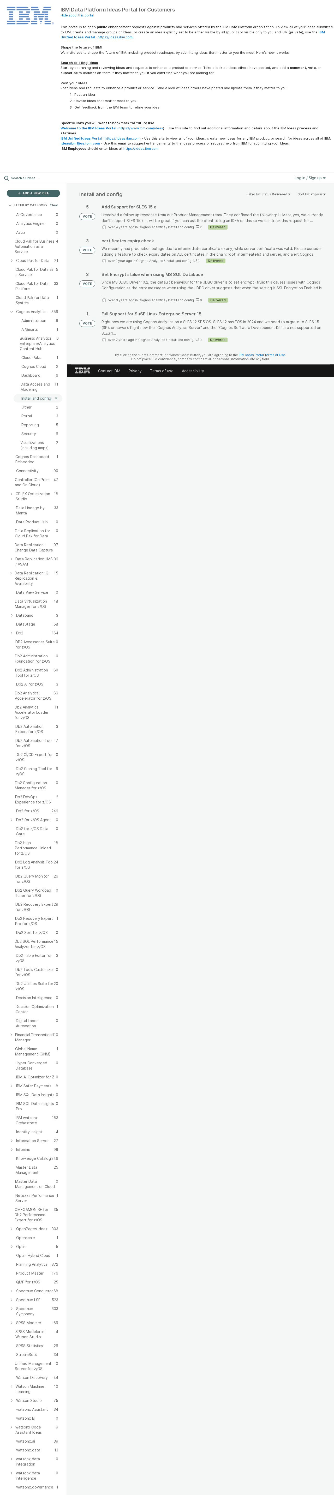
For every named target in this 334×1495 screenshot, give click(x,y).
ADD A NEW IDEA (35, 193)
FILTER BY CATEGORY (30, 205)
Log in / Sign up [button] (309, 178)
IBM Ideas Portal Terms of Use (262, 355)
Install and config (181, 227)
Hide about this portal (77, 15)
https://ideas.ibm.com (115, 37)
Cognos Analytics (152, 227)
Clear (54, 205)
